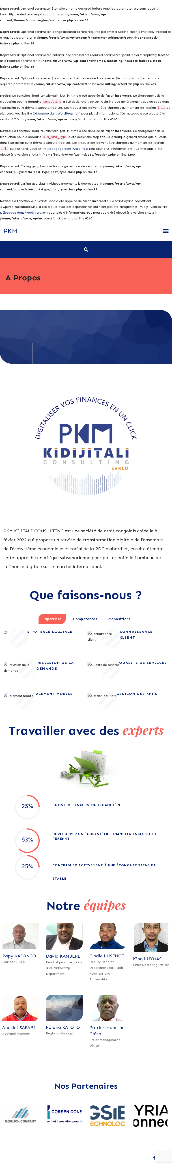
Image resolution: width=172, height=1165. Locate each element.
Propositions (119, 619)
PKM (10, 231)
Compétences (85, 619)
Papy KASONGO (19, 956)
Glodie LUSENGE (106, 956)
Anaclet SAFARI (18, 1027)
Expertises (52, 619)
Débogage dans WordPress (53, 113)
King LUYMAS (147, 958)
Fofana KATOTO (63, 1027)
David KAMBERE (63, 956)
